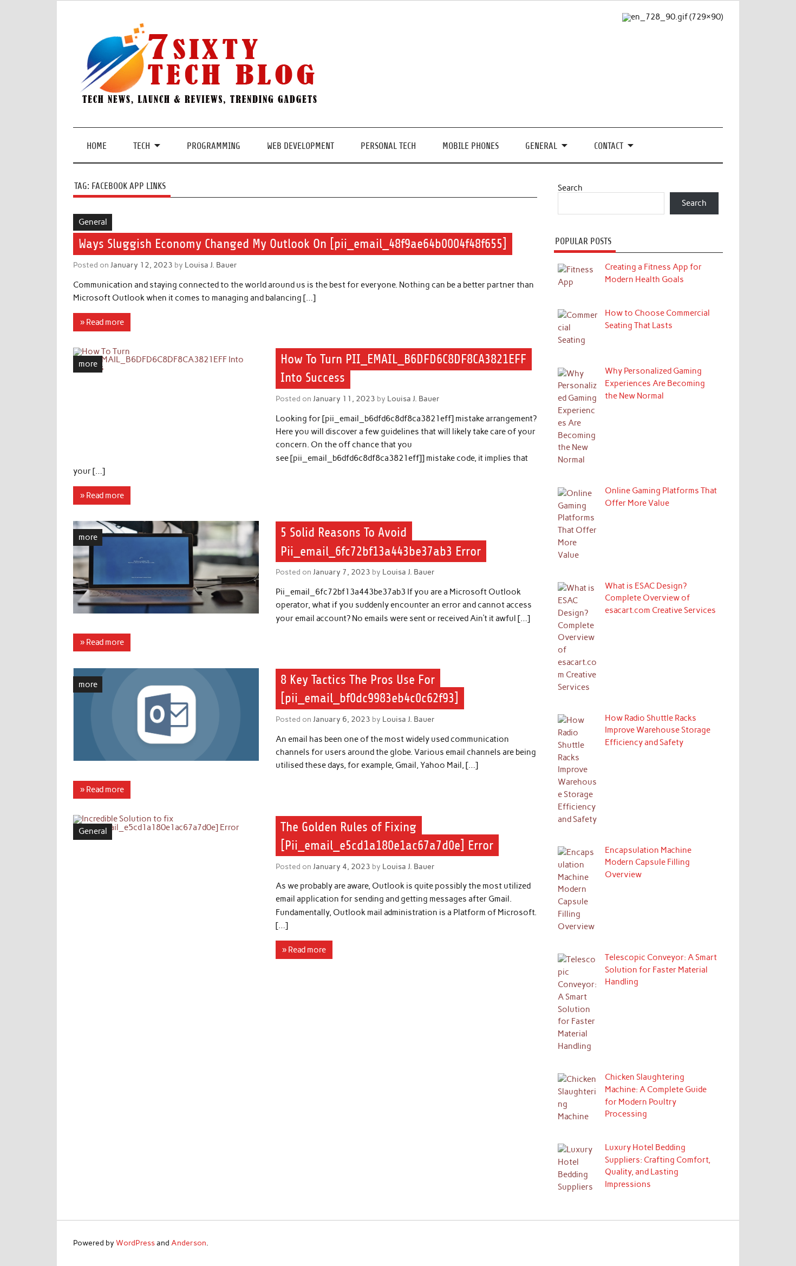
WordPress (135, 1242)
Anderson (188, 1242)
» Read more (102, 322)
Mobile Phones (470, 146)
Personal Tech (388, 146)
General (541, 146)
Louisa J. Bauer (211, 265)
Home (97, 146)
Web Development (300, 146)
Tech (141, 146)
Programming (213, 146)
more (88, 364)
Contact (608, 146)
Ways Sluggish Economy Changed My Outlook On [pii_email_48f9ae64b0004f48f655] (293, 244)
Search (570, 188)
